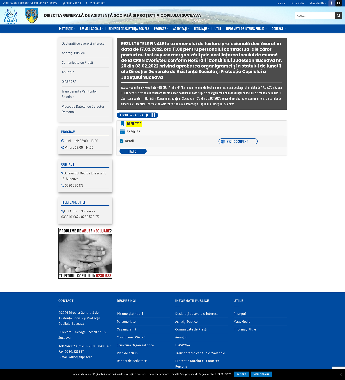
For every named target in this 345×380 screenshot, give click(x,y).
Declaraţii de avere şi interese (83, 44)
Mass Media (297, 3)
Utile (218, 28)
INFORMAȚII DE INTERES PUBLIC (245, 28)
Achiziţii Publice (73, 53)
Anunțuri (282, 3)
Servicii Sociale (91, 28)
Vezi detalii (261, 374)
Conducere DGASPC (131, 337)
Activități (180, 28)
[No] (340, 375)
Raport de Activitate (132, 361)
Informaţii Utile (317, 3)
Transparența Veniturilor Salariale (200, 353)
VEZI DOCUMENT (237, 141)
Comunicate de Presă (77, 63)
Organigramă (126, 329)
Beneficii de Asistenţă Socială (129, 28)
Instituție (66, 28)
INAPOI (133, 151)
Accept (241, 374)
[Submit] (338, 15)
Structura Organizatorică (135, 345)
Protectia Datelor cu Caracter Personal (197, 363)
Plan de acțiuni (127, 353)
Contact (277, 28)
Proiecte (160, 28)
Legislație (200, 28)
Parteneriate (126, 321)
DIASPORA (69, 82)
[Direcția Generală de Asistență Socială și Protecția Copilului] (21, 15)
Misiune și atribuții (130, 313)
